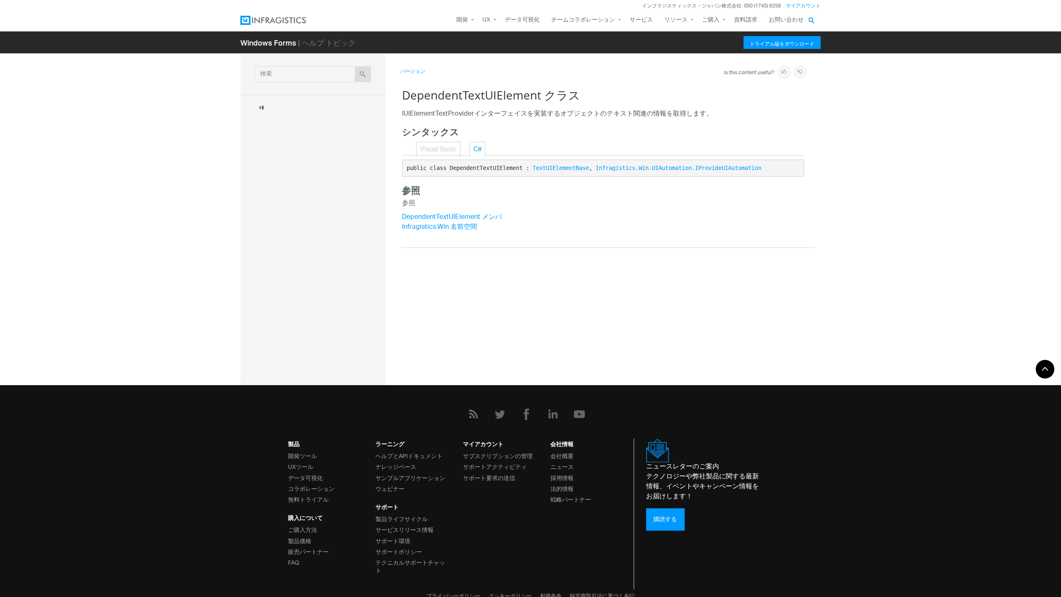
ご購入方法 (302, 529)
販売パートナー (308, 551)
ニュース (562, 466)
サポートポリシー (398, 551)
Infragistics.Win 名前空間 (439, 227)
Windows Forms (268, 42)
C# (477, 150)
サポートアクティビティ (495, 466)
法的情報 (562, 488)
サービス (641, 20)
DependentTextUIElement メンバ (452, 217)
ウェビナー (390, 488)
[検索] (363, 74)
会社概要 (562, 455)
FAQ (293, 562)
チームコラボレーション (583, 20)
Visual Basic (438, 150)
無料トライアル (308, 499)
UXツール (300, 466)
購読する (665, 519)
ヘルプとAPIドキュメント (409, 455)
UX (486, 20)
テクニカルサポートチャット (410, 566)
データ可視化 (522, 20)
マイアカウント (803, 6)
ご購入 (710, 20)
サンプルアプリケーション (410, 477)
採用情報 (562, 477)
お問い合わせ (786, 20)
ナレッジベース (395, 466)
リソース (676, 20)
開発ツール (302, 455)
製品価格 (299, 540)
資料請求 (745, 20)
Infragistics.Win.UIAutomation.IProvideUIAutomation (678, 168)
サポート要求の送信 (489, 477)
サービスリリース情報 (404, 529)
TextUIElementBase (561, 168)
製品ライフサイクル (401, 518)
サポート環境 (392, 540)
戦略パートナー (570, 499)
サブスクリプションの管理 (498, 455)
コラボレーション (311, 488)
